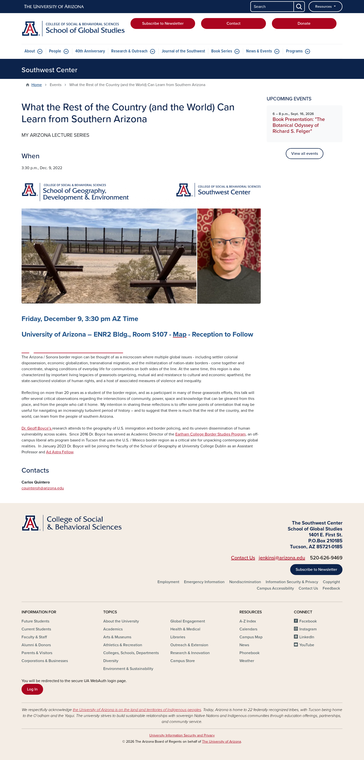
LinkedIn (306, 637)
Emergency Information (204, 581)
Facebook (308, 621)
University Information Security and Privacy (182, 735)
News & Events (259, 51)
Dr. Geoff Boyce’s (37, 428)
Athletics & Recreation (122, 645)
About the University (121, 621)
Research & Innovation (190, 652)
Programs (294, 51)
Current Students (36, 629)
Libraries (177, 637)
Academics (113, 629)
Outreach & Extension (189, 645)
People (55, 51)
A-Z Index (247, 621)
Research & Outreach (129, 51)
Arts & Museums (117, 637)
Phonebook (249, 652)
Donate (304, 23)
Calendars (248, 629)
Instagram (308, 629)
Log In (32, 689)
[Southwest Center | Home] (73, 28)
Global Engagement (187, 621)
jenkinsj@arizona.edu (282, 558)
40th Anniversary (90, 51)
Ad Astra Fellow (59, 452)
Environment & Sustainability (128, 668)
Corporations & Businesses (45, 660)
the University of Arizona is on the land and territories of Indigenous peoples (137, 709)
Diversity (110, 660)
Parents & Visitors (37, 652)
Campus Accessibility (275, 588)
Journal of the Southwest (183, 51)
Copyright (331, 581)
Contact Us (243, 558)
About (30, 51)
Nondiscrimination (245, 581)
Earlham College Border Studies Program (210, 434)
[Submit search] (299, 6)
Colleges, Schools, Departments (131, 652)
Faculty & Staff (34, 637)
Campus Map (250, 637)
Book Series (221, 51)
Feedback (331, 588)
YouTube (306, 645)
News (244, 645)
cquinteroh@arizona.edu (43, 488)
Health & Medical (185, 629)
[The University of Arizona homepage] (54, 6)
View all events (304, 153)
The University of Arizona (221, 741)
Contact (233, 23)
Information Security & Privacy (292, 581)
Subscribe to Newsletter (162, 23)
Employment (168, 581)
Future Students (35, 621)
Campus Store (182, 660)
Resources (324, 6)
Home (36, 84)
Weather (246, 660)
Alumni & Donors (36, 645)
